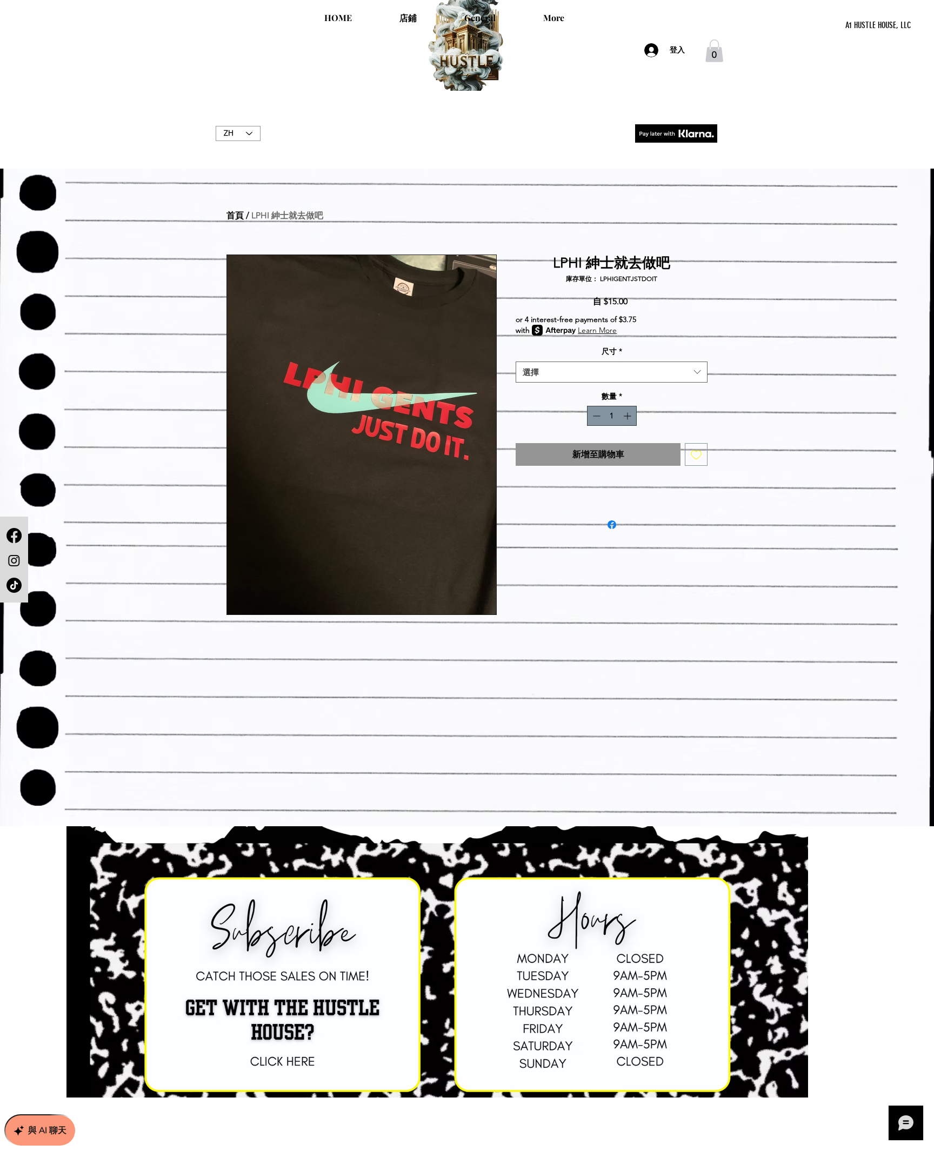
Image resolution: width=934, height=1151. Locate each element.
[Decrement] (595, 415)
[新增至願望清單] (696, 454)
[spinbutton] (612, 415)
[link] (714, 50)
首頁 (235, 215)
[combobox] (612, 372)
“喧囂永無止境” (467, 145)
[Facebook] (14, 535)
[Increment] (628, 415)
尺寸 (612, 351)
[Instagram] (14, 560)
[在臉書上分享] (611, 524)
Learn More (597, 330)
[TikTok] (14, 585)
